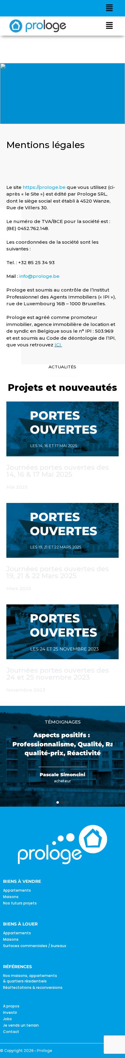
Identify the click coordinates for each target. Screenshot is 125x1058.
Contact (11, 1031)
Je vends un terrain (21, 1025)
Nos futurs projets (20, 903)
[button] (109, 8)
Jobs (7, 1018)
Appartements (17, 890)
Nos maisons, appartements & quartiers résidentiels (30, 978)
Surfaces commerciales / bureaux (34, 945)
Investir (10, 1012)
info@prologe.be (39, 276)
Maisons (11, 896)
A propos (11, 1006)
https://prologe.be (44, 187)
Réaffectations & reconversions (32, 987)
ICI (58, 345)
